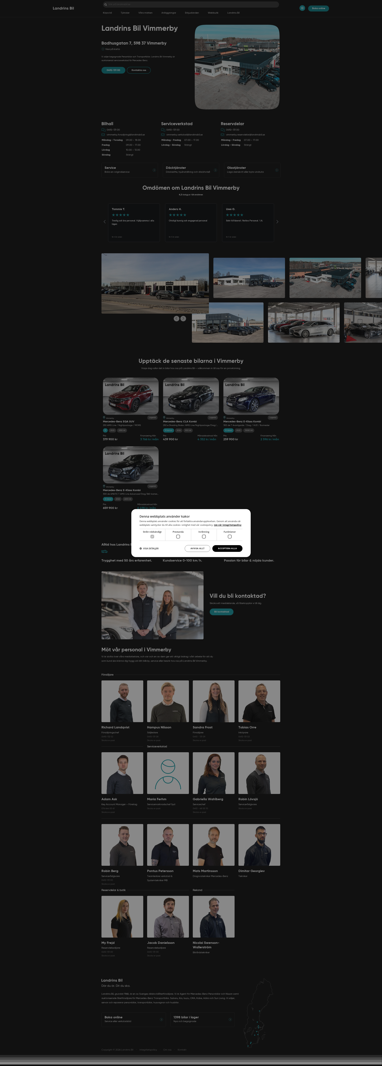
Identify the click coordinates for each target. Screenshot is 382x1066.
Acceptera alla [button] (227, 548)
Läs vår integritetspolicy (227, 524)
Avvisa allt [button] (197, 548)
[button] (149, 548)
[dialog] (191, 533)
